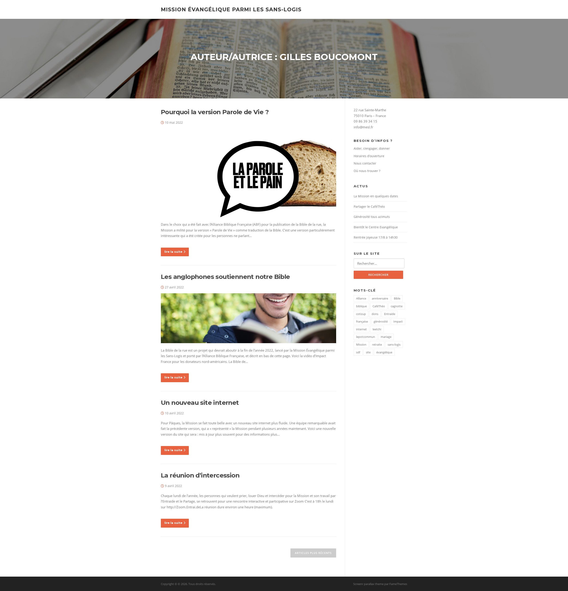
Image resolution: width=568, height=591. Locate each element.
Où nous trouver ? (367, 171)
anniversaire (380, 298)
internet (361, 329)
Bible (397, 298)
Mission (361, 344)
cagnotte (396, 306)
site (368, 352)
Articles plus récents (313, 553)
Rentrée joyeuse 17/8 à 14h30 (376, 237)
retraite (377, 344)
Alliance (361, 298)
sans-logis (394, 344)
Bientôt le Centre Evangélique (376, 227)
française (362, 321)
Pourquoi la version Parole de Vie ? (215, 112)
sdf (358, 352)
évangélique (384, 352)
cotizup (361, 314)
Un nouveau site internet (200, 402)
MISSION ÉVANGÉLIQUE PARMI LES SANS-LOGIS (231, 9)
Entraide (389, 314)
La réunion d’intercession (200, 475)
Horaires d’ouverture (369, 156)
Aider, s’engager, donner (372, 148)
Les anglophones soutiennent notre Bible (225, 276)
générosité (381, 321)
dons (375, 314)
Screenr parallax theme (368, 584)
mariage (386, 337)
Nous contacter (365, 163)
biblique (361, 306)
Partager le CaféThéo (369, 206)
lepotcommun (365, 337)
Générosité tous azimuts (372, 217)
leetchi (377, 329)
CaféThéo (379, 306)
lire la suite (173, 251)
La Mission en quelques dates (376, 196)
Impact (398, 321)
